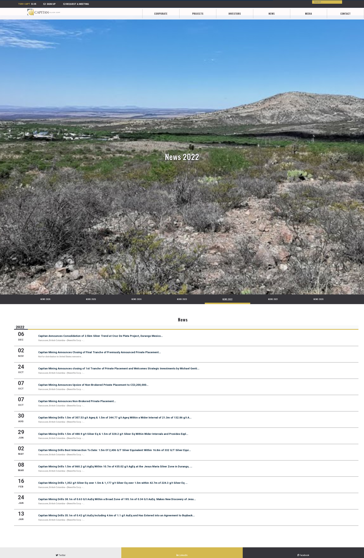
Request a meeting (77, 4)
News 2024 (137, 299)
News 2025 (91, 299)
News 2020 (318, 299)
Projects (197, 13)
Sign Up (51, 4)
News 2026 (45, 299)
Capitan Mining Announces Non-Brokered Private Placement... (77, 401)
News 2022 (227, 299)
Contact (345, 13)
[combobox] (327, 2)
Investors (234, 13)
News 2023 (182, 299)
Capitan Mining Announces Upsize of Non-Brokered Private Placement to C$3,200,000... (93, 384)
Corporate (160, 13)
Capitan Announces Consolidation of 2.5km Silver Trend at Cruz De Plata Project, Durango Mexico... (100, 336)
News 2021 (273, 299)
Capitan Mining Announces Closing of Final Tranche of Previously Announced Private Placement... (99, 352)
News (272, 13)
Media (308, 13)
